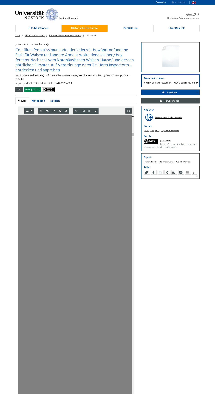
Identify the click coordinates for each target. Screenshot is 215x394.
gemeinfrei (165, 140)
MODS (176, 162)
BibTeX (147, 162)
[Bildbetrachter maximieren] (128, 111)
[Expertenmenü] (197, 176)
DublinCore (168, 162)
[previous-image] (76, 111)
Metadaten (38, 100)
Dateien (55, 100)
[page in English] (192, 2)
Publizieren (130, 28)
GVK (152, 130)
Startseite (161, 2)
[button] (146, 172)
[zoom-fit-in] (60, 111)
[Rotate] (66, 111)
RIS (161, 162)
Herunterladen (171, 100)
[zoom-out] (47, 111)
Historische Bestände (84, 28)
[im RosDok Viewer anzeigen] (170, 56)
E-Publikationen (38, 28)
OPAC (146, 130)
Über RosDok (176, 28)
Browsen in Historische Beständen (65, 35)
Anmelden (180, 2)
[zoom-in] (41, 111)
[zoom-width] (54, 111)
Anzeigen (171, 92)
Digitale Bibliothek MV (170, 130)
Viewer (22, 100)
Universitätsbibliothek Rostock (168, 117)
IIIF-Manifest (185, 162)
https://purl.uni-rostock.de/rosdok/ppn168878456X (43, 83)
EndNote (154, 162)
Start (17, 35)
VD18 (157, 130)
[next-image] (95, 111)
